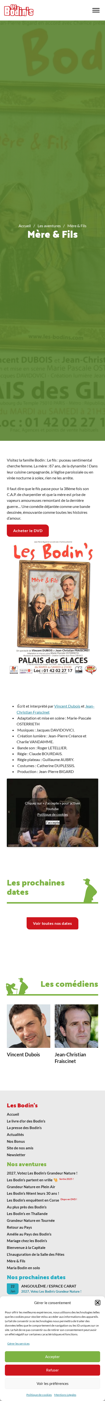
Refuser (52, 1370)
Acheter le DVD (27, 530)
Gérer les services (18, 1343)
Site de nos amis (20, 1148)
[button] (97, 1302)
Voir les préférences (53, 1383)
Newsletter (16, 1155)
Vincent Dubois (67, 706)
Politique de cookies (39, 1395)
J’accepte (53, 822)
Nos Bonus (16, 1141)
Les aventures (49, 225)
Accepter (52, 1356)
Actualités (15, 1134)
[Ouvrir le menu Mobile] (96, 10)
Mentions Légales (65, 1395)
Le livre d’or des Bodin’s (26, 1121)
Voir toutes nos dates (52, 923)
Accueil (25, 225)
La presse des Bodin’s (24, 1127)
